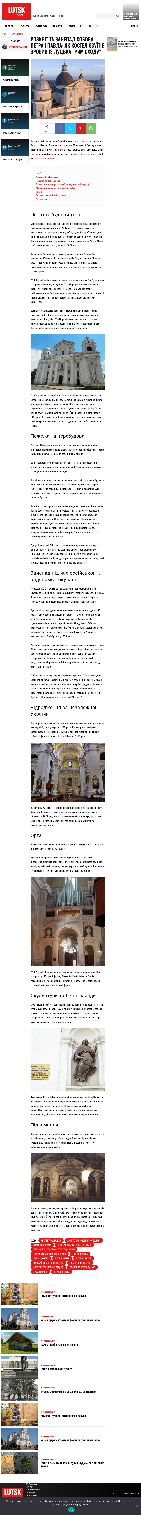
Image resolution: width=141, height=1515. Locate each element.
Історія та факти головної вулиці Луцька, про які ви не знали (72, 1464)
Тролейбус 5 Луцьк (12, 132)
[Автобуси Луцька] (15, 67)
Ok (71, 1509)
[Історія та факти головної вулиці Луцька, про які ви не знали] (19, 1463)
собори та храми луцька (82, 1267)
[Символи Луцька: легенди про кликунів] (19, 1294)
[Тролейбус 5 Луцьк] (15, 121)
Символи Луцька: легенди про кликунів (63, 1296)
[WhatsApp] (91, 128)
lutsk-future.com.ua (44, 158)
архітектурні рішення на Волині (83, 1240)
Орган (39, 191)
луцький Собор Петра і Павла (48, 1263)
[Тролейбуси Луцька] (15, 94)
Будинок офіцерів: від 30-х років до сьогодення (68, 1391)
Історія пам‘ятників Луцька (56, 1369)
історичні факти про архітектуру (74, 1245)
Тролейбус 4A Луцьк (12, 159)
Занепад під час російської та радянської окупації (63, 184)
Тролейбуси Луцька (12, 106)
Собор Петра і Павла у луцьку (48, 1267)
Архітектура (17, 33)
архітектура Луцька (51, 1240)
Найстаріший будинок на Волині (59, 1344)
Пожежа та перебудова (48, 180)
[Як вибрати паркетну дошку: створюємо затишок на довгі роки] (112, 44)
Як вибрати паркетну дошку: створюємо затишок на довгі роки (128, 44)
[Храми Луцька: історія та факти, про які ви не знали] (19, 1319)
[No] (136, 1506)
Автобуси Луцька (11, 79)
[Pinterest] (81, 128)
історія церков (83, 1258)
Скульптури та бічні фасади (51, 195)
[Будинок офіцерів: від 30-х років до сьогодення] (19, 1390)
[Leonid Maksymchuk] (5, 47)
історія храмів (62, 1258)
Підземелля (42, 199)
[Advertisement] (124, 106)
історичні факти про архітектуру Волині (54, 1249)
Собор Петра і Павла (80, 1263)
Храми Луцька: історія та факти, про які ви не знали (70, 1320)
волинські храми (42, 1245)
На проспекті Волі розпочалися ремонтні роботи (130, 16)
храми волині (40, 1271)
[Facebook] (60, 128)
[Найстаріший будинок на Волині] (19, 1343)
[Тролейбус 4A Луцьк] (15, 147)
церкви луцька (62, 1271)
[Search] (118, 16)
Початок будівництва (47, 177)
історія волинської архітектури (49, 1254)
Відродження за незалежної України (56, 188)
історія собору (40, 1258)
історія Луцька (80, 1254)
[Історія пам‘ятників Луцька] (19, 1367)
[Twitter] (70, 128)
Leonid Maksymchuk (18, 47)
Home (5, 33)
